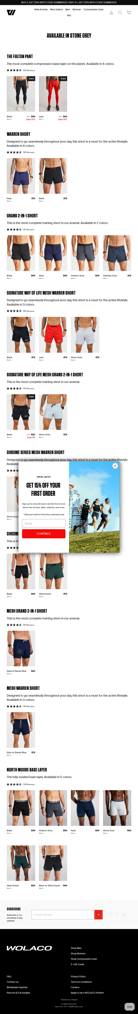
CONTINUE (44, 533)
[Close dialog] (115, 466)
